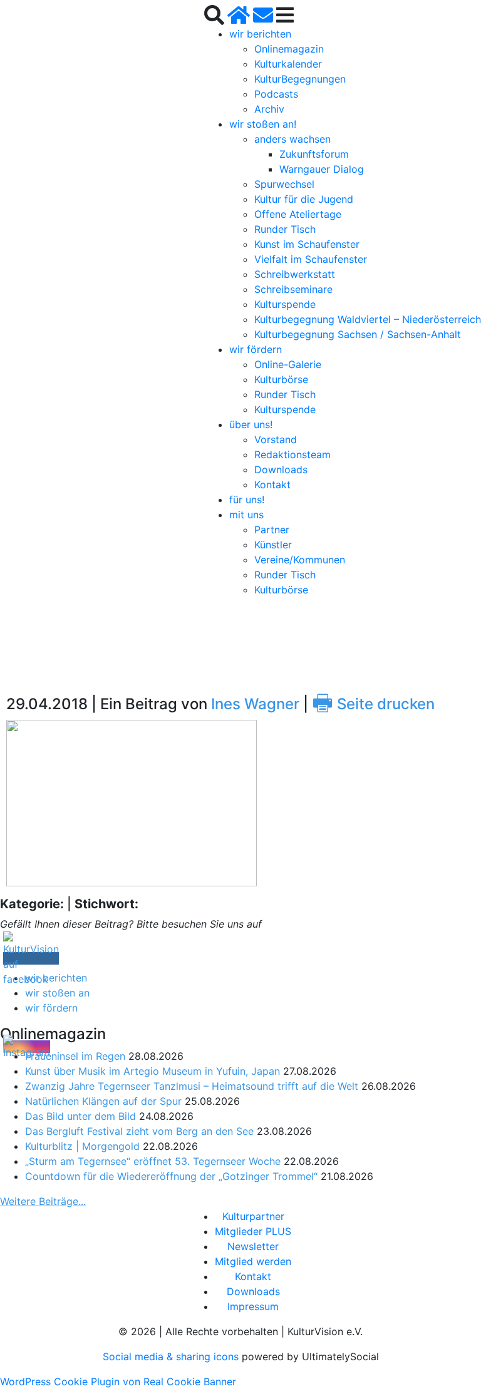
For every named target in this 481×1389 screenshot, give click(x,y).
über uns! (250, 424)
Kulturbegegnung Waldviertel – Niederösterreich (367, 319)
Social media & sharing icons (172, 1356)
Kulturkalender (288, 64)
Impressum (253, 1306)
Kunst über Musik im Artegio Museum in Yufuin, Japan (152, 1071)
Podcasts (276, 94)
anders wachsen (292, 139)
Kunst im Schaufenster (306, 244)
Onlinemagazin (289, 49)
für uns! (246, 499)
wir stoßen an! (262, 124)
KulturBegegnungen (300, 79)
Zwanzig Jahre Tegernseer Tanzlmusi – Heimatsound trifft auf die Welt (191, 1086)
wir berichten (260, 34)
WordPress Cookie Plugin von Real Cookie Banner (118, 1381)
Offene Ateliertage (297, 214)
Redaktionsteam (292, 454)
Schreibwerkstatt (294, 274)
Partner (271, 529)
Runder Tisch (285, 229)
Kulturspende (285, 304)
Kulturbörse (281, 379)
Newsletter (253, 1246)
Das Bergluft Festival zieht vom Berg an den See (139, 1131)
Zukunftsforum (314, 154)
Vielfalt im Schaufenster (310, 259)
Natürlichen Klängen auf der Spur (103, 1101)
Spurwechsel (284, 184)
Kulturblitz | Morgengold (82, 1146)
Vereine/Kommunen (299, 559)
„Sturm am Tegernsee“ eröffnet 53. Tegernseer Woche (153, 1161)
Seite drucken (373, 704)
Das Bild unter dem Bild (80, 1116)
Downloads (281, 469)
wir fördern (255, 349)
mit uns (246, 514)
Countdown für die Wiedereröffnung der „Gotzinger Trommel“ (171, 1176)
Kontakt (272, 484)
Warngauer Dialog (321, 169)
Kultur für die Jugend (303, 199)
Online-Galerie (287, 364)
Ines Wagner (255, 704)
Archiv (269, 109)
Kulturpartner (253, 1216)
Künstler (273, 544)
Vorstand (275, 439)
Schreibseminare (293, 289)
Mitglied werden (253, 1261)
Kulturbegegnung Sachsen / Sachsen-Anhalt (357, 334)
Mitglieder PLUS (253, 1231)
